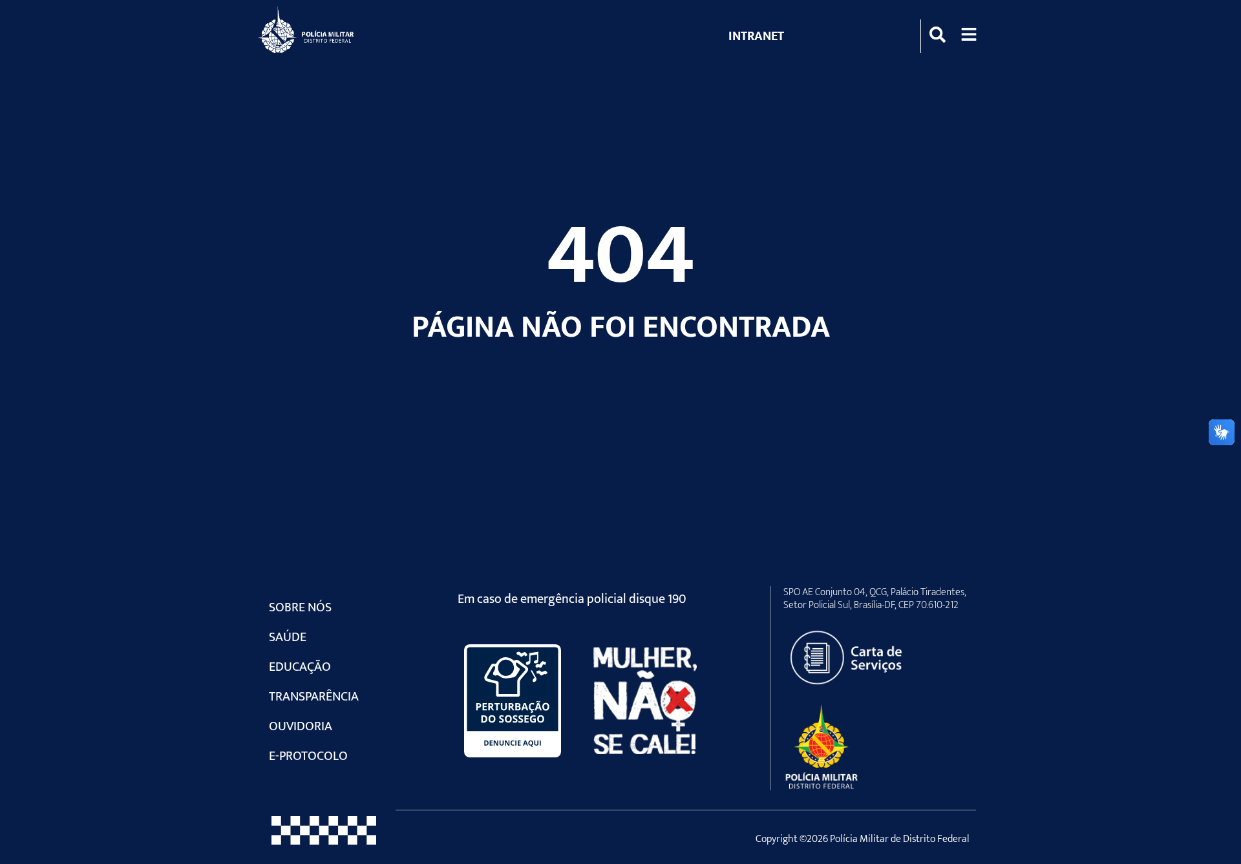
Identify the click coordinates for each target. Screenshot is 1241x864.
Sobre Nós (300, 607)
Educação (300, 667)
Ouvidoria (300, 726)
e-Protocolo (308, 756)
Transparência (314, 697)
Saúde (287, 637)
